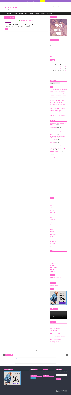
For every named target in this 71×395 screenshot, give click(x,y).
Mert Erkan (57, 102)
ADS (50, 200)
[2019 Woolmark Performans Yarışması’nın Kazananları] (58, 50)
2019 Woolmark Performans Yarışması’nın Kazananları (56, 44)
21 (58, 72)
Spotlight (58, 110)
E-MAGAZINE (52, 212)
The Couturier (52, 134)
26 (53, 74)
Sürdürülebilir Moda (53, 115)
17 (65, 70)
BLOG (58, 89)
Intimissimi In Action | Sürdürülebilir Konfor (57, 325)
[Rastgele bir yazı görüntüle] (66, 13)
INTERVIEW (52, 226)
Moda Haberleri (61, 102)
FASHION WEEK (53, 219)
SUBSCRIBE (49, 13)
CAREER (60, 89)
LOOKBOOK (52, 229)
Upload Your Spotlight (46, 371)
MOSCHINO (55, 104)
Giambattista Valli (57, 97)
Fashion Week (53, 95)
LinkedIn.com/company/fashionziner (55, 277)
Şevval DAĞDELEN (53, 261)
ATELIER (51, 203)
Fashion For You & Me (53, 330)
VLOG (51, 246)
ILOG (51, 222)
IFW (64, 97)
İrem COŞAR (52, 263)
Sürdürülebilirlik (63, 113)
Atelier (51, 89)
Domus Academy (54, 91)
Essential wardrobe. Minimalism (55, 328)
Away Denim (55, 89)
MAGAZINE (21, 13)
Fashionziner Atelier (8, 22)
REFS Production (64, 391)
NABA (59, 104)
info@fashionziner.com (47, 377)
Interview (54, 98)
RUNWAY (51, 236)
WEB (61, 115)
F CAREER (37, 13)
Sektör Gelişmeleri (63, 108)
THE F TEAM (42, 13)
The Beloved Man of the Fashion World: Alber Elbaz (58, 345)
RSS (54, 322)
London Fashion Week (57, 100)
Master (63, 100)
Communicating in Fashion (54, 151)
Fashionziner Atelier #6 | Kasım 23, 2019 (19, 25)
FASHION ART (52, 217)
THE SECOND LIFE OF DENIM (55, 341)
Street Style (63, 110)
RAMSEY (58, 108)
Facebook (59, 91)
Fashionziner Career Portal (54, 285)
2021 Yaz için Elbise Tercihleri (55, 326)
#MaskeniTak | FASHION (12, 13)
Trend (58, 115)
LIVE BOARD (52, 227)
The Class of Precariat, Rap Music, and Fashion (57, 153)
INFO (51, 224)
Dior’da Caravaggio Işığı (54, 139)
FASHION (63, 91)
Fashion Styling (60, 93)
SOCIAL (52, 110)
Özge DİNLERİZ (53, 271)
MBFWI (52, 102)
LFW (51, 100)
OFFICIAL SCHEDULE (56, 106)
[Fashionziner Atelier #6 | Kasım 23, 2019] (26, 20)
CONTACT (52, 210)
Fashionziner (10, 6)
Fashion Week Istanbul (61, 95)
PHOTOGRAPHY (53, 234)
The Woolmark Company (54, 56)
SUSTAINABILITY (53, 241)
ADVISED (31, 13)
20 (55, 72)
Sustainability (56, 113)
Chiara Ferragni (64, 89)
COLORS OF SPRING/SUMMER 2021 (56, 339)
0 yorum (22, 26)
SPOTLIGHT (52, 238)
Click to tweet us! (33, 371)
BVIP (26, 13)
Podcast (54, 108)
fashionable (53, 93)
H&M (61, 97)
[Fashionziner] (5, 13)
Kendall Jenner (60, 98)
